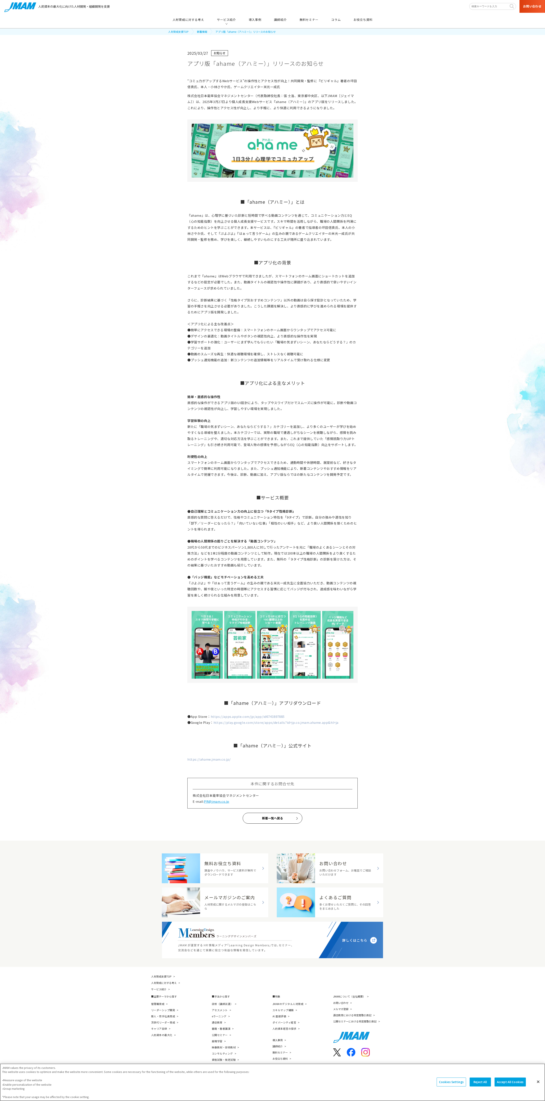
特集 (277, 996)
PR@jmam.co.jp (216, 801)
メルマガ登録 (341, 1009)
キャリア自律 (159, 1028)
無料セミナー (280, 1052)
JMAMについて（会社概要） (349, 996)
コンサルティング (222, 1053)
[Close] (538, 1081)
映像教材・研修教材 (224, 1047)
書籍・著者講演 (221, 1028)
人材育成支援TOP (178, 31)
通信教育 (217, 1022)
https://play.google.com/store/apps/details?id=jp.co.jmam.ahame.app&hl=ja (276, 722)
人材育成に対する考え (164, 983)
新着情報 (202, 31)
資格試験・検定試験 (224, 1059)
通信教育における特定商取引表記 (352, 1015)
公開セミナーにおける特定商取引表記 (355, 1021)
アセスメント (220, 1010)
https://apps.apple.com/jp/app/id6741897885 (248, 716)
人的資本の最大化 (161, 1035)
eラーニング (219, 1016)
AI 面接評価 (279, 1016)
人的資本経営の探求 (284, 1028)
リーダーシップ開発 (163, 1010)
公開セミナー (220, 1035)
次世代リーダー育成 (163, 1022)
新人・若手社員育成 (163, 1016)
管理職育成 (157, 1004)
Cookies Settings (451, 1082)
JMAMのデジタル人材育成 (287, 1004)
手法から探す (222, 996)
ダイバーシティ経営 (284, 1022)
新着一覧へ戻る (272, 818)
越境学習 (217, 1041)
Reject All (480, 1082)
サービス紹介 (158, 989)
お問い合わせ (341, 1003)
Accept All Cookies (510, 1082)
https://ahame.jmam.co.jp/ (209, 759)
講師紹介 (277, 1046)
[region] (272, 1082)
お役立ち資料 (280, 1058)
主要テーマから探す (165, 996)
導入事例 (277, 1040)
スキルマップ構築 (283, 1010)
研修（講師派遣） (222, 1004)
